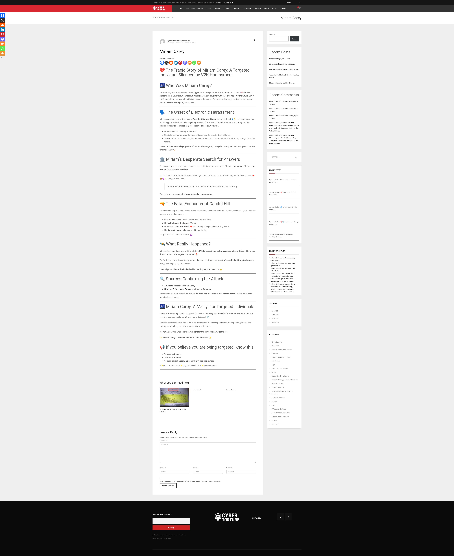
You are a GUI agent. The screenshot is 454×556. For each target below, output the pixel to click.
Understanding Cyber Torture (279, 59)
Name (163, 468)
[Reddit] (171, 63)
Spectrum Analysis (278, 398)
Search (272, 34)
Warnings (275, 424)
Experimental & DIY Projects (281, 357)
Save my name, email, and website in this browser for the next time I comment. (190, 481)
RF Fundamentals (278, 387)
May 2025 (275, 318)
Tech (273, 405)
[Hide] (1, 58)
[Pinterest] (180, 63)
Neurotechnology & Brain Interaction (285, 380)
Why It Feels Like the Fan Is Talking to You (283, 69)
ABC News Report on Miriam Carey (179, 285)
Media (274, 372)
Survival (274, 401)
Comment (164, 440)
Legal (273, 365)
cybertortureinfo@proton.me (178, 41)
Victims (194, 43)
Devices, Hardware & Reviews (282, 349)
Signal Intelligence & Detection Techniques (281, 392)
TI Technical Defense (279, 409)
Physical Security (277, 384)
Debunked (275, 346)
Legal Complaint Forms (280, 368)
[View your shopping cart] (299, 8)
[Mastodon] (185, 63)
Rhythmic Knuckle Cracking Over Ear (282, 83)
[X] (166, 63)
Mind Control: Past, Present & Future (282, 64)
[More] (199, 63)
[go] (296, 157)
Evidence (275, 353)
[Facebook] (162, 63)
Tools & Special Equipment (281, 413)
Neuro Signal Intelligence (280, 376)
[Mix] (190, 63)
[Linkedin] (176, 63)
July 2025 (275, 311)
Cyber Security (277, 342)
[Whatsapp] (194, 63)
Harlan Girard (230, 390)
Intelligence (276, 361)
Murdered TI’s (197, 390)
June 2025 (275, 315)
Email (195, 468)
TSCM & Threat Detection (280, 416)
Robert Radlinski (275, 101)
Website (229, 468)
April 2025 (275, 322)
